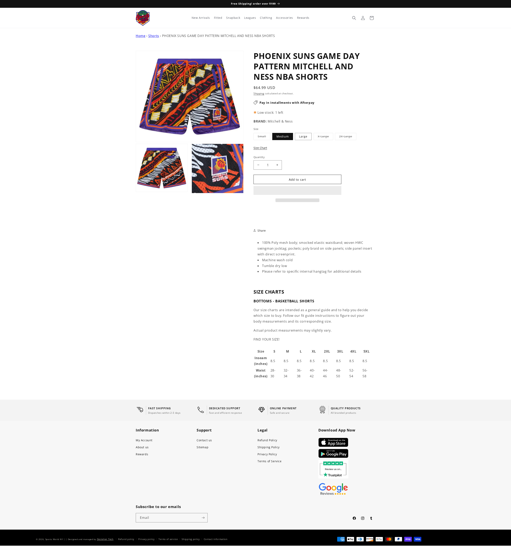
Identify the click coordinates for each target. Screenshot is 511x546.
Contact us (204, 440)
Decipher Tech (105, 539)
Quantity (259, 157)
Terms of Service (269, 461)
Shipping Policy (268, 447)
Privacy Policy (267, 454)
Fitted (218, 18)
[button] (297, 190)
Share (261, 230)
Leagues (250, 18)
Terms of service (168, 539)
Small (264, 137)
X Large (325, 137)
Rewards (142, 454)
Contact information (216, 539)
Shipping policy (191, 539)
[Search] (354, 18)
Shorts (153, 36)
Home (140, 36)
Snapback (233, 18)
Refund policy (126, 539)
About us (142, 447)
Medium (282, 136)
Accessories (284, 18)
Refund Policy (267, 440)
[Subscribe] (203, 517)
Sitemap (202, 447)
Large (303, 136)
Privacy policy (146, 539)
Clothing (266, 18)
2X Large (347, 137)
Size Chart (260, 148)
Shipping (259, 93)
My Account (144, 440)
